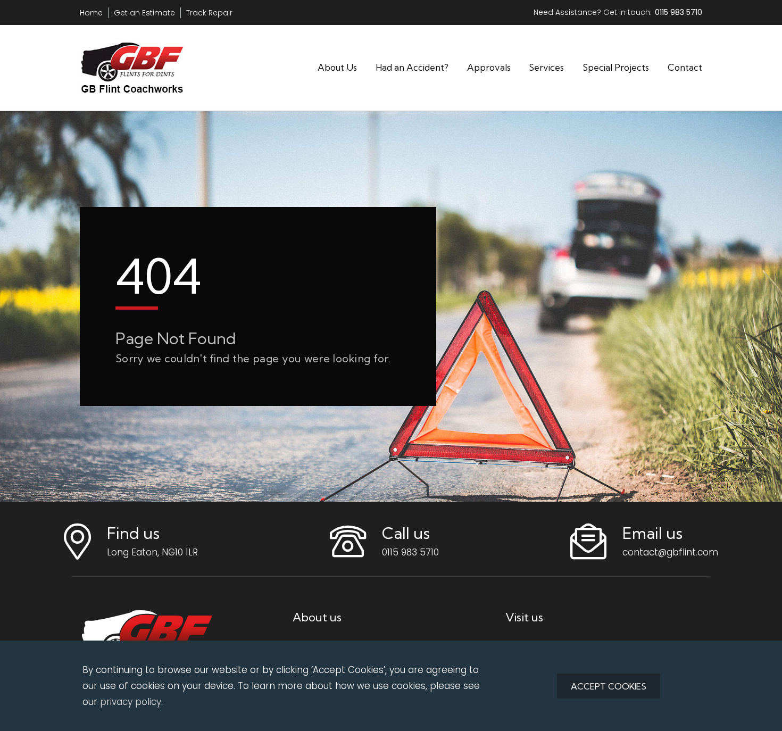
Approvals (489, 67)
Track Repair (209, 12)
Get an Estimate (144, 12)
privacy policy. (131, 701)
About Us (337, 67)
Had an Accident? (412, 67)
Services (546, 67)
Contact (685, 67)
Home (91, 12)
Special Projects (616, 67)
